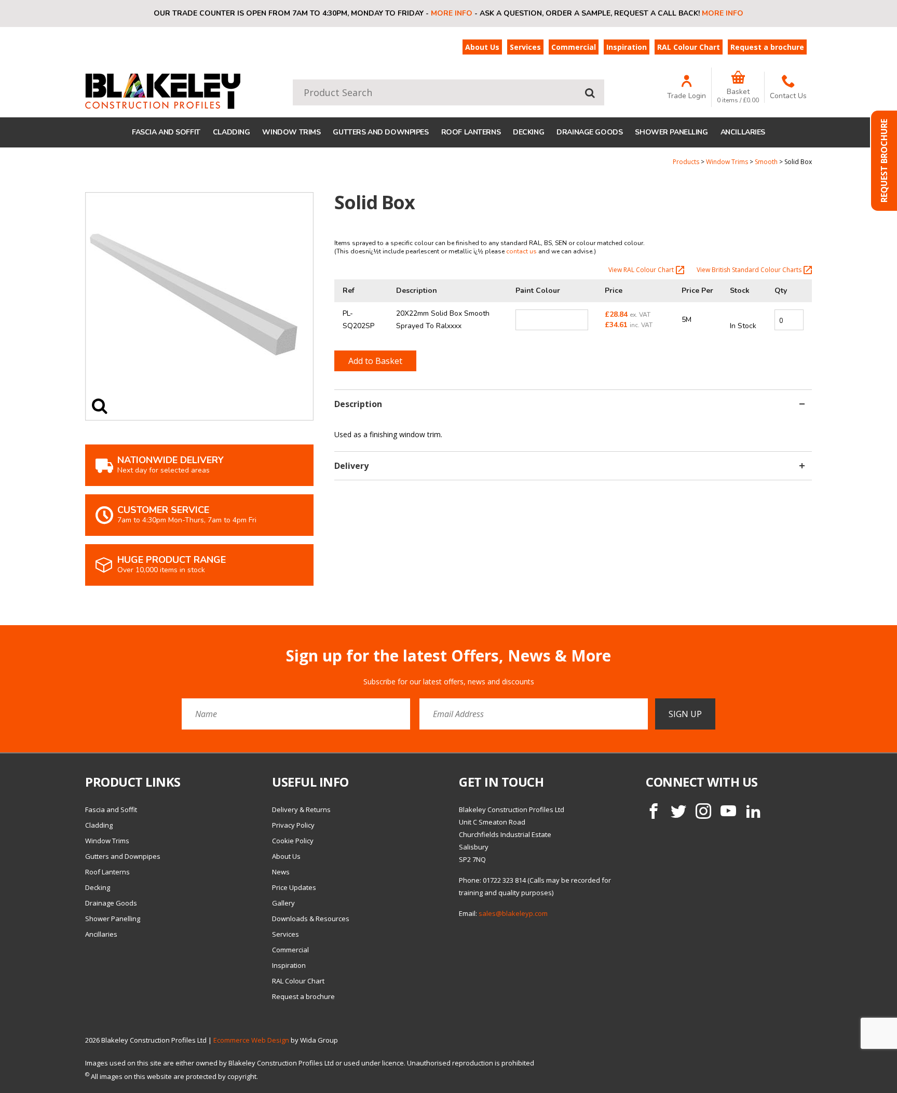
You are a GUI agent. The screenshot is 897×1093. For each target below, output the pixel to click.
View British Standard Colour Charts (749, 270)
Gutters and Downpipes (380, 132)
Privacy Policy (293, 825)
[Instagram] (703, 811)
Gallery (283, 903)
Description (358, 404)
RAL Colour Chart (688, 47)
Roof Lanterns (471, 132)
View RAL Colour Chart (641, 270)
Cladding (231, 132)
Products (686, 161)
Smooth (766, 161)
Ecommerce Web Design (251, 1040)
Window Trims (291, 132)
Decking (528, 132)
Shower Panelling (671, 132)
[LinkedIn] (753, 811)
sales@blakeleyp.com (513, 913)
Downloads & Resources (310, 918)
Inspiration (626, 47)
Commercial (573, 47)
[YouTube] (728, 811)
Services (525, 47)
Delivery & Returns (301, 809)
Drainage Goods (589, 132)
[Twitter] (678, 811)
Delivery (351, 465)
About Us (482, 47)
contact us (521, 251)
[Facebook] (653, 811)
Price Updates (294, 887)
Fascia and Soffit (166, 132)
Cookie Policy (293, 840)
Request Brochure (884, 161)
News (281, 871)
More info (451, 13)
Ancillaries (743, 132)
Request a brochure (767, 47)
